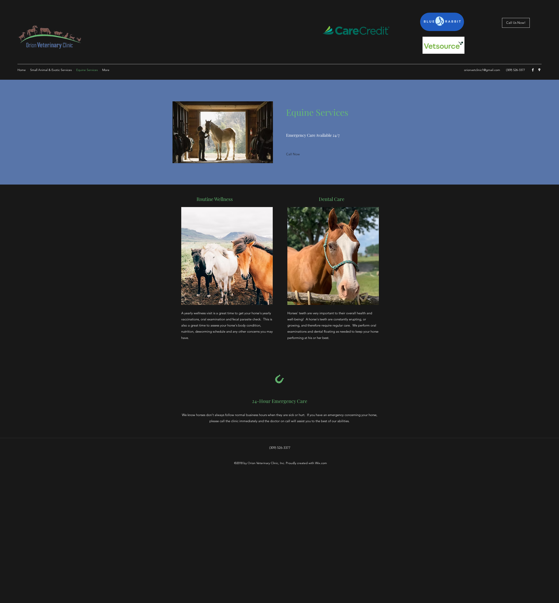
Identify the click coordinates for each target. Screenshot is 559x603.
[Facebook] (533, 70)
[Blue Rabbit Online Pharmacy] (442, 22)
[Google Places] (539, 70)
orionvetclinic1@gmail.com (482, 70)
